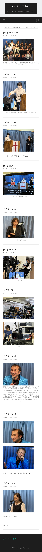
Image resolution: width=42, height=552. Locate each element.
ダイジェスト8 (9, 122)
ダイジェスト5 (9, 249)
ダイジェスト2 (9, 414)
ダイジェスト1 (9, 483)
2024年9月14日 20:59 (10, 36)
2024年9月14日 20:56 (10, 125)
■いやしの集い (21, 6)
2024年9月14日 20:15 (10, 486)
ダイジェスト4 (9, 290)
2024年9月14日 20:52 (10, 252)
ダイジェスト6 (9, 209)
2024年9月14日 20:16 (10, 417)
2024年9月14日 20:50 (10, 359)
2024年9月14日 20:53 (10, 212)
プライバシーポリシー (11, 539)
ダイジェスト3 (9, 356)
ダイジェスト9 (9, 74)
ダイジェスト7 (9, 165)
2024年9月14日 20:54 (10, 169)
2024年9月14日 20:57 (10, 77)
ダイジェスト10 (10, 32)
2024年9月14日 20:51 (10, 293)
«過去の (5, 525)
